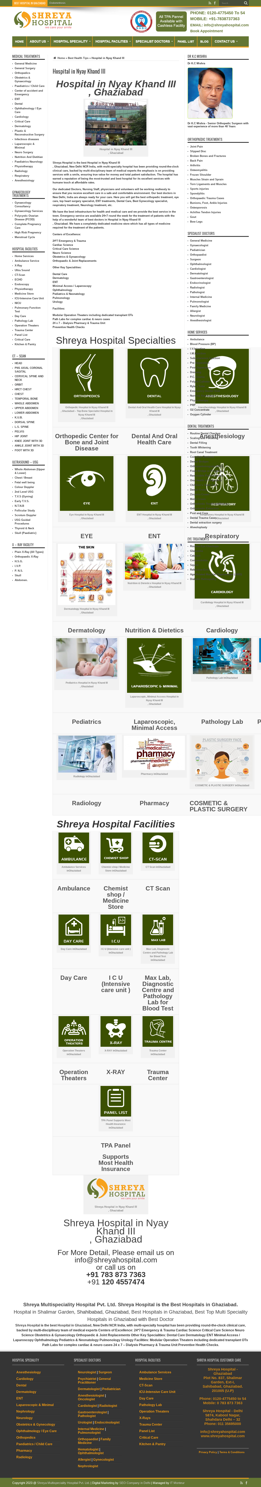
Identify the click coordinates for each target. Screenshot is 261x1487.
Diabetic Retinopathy (203, 579)
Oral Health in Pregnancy (206, 480)
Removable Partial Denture (207, 475)
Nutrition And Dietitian (29, 157)
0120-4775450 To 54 (225, 13)
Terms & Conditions (231, 1452)
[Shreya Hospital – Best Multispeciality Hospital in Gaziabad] (42, 28)
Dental (19, 103)
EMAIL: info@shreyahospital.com (219, 25)
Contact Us (225, 41)
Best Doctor (161, 1319)
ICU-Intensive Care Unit (29, 298)
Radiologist (197, 287)
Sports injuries (199, 188)
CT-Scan (20, 274)
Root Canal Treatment (203, 452)
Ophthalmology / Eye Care (36, 1431)
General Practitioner (94, 1380)
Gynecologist (103, 1459)
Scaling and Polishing (204, 438)
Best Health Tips (78, 58)
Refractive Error (200, 569)
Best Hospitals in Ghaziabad (203, 1304)
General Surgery (25, 68)
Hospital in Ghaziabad (74, 1325)
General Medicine (26, 63)
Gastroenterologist (201, 278)
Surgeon (195, 259)
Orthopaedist (198, 254)
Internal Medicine (201, 296)
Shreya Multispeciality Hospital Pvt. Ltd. (69, 1304)
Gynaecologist (199, 245)
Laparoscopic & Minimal (35, 1405)
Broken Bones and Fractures (208, 155)
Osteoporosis (198, 207)
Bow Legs (196, 221)
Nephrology (25, 1411)
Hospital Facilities (111, 41)
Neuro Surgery (24, 152)
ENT (17, 99)
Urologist (85, 1422)
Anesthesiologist (200, 320)
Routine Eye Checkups (204, 546)
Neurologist (197, 315)
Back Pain (196, 160)
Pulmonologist (199, 301)
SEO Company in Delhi (134, 1483)
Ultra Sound (22, 270)
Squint (194, 565)
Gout (193, 216)
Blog (204, 41)
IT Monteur (177, 1483)
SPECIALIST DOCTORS (153, 41)
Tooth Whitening (200, 447)
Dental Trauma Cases (203, 517)
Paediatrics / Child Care (29, 86)
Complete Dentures (202, 456)
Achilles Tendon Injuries (205, 212)
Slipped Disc (198, 151)
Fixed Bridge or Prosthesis (207, 470)
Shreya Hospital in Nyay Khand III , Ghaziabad (115, 1231)
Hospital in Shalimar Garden (44, 1312)
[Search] (246, 3)
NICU (18, 303)
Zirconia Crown (199, 494)
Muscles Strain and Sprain (206, 179)
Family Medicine (200, 306)
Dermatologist (199, 273)
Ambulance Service (27, 260)
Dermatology (23, 126)
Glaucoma (196, 550)
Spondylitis (197, 193)
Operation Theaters (27, 325)
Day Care (20, 316)
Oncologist (86, 1399)
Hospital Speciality (71, 41)
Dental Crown (198, 489)
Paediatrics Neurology (29, 161)
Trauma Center (24, 330)
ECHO (18, 279)
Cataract (195, 555)
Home (19, 41)
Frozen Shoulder (200, 174)
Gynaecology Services (29, 211)
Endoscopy (22, 284)
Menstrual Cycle (25, 237)
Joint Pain (196, 146)
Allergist (195, 311)
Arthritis (195, 165)
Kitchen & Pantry (25, 344)
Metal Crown (198, 499)
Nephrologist (88, 1466)
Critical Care (22, 121)
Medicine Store (24, 293)
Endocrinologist (200, 282)
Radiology (21, 171)
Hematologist (88, 1449)
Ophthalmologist (200, 264)
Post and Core (199, 513)
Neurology (24, 1418)
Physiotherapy (24, 166)
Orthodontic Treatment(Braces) (209, 503)
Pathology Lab (24, 320)
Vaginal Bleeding (59, 3)
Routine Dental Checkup (205, 433)
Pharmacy (24, 1450)
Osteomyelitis (198, 170)
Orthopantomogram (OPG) (206, 466)
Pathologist (197, 292)
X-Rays (144, 1418)
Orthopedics (22, 72)
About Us (38, 41)
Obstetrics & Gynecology (35, 1424)
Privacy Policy (208, 1452)
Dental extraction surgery (206, 522)
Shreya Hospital (136, 1304)
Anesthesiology (24, 180)
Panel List (186, 41)
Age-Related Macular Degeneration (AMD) (216, 574)
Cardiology (22, 116)
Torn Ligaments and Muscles (208, 184)
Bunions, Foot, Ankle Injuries (208, 202)
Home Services (24, 256)
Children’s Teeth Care (203, 485)
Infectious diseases (27, 139)
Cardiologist (198, 268)
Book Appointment (206, 31)
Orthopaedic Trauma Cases (207, 198)
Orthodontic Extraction (204, 508)
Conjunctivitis (199, 560)
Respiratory (22, 175)
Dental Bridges (199, 461)
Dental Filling (198, 442)
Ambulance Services (155, 1372)
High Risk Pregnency (28, 232)
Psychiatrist (87, 1379)
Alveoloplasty (198, 527)
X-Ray (18, 265)
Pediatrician (197, 250)
